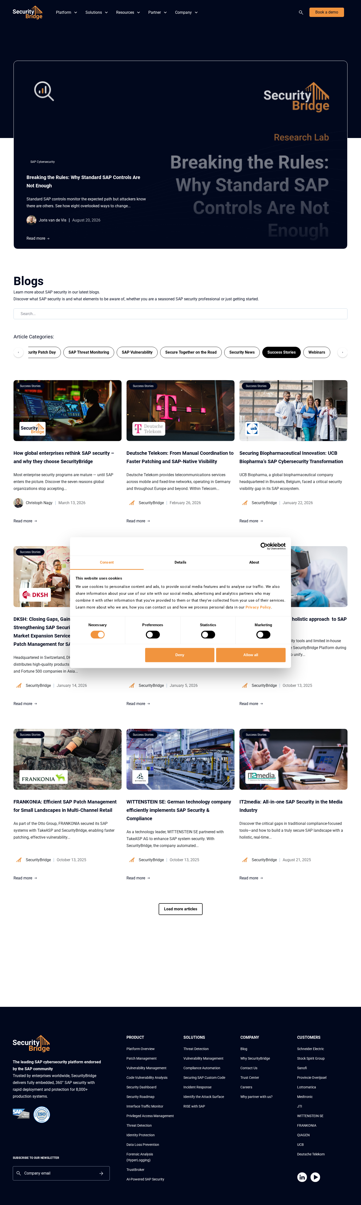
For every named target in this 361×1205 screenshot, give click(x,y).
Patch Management (141, 1058)
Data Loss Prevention (142, 1145)
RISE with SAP (194, 1106)
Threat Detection (139, 1125)
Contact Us (248, 1068)
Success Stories (281, 352)
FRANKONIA (306, 1125)
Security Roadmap (140, 1097)
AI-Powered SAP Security (145, 1179)
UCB (300, 1145)
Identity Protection (140, 1135)
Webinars (316, 352)
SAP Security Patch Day (35, 352)
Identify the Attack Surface (203, 1097)
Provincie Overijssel (311, 1078)
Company (183, 12)
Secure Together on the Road (191, 352)
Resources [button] (125, 12)
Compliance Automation (201, 1068)
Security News (242, 352)
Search (302, 12)
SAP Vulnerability (137, 352)
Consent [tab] (107, 562)
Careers (246, 1087)
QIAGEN (303, 1135)
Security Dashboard (141, 1087)
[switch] (153, 634)
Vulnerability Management (146, 1068)
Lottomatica (306, 1087)
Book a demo (326, 12)
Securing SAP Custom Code (204, 1078)
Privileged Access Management (150, 1116)
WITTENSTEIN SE (310, 1116)
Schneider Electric (310, 1049)
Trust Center (249, 1078)
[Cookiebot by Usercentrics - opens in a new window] (264, 546)
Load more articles (180, 909)
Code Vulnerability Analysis (146, 1078)
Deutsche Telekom (311, 1154)
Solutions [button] (93, 12)
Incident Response (197, 1087)
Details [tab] (180, 562)
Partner (154, 12)
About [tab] (254, 562)
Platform (63, 12)
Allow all (250, 655)
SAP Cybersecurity (42, 162)
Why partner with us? (256, 1097)
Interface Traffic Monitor (144, 1106)
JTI (299, 1106)
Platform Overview (140, 1049)
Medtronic (305, 1097)
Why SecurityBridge (255, 1058)
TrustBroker (135, 1170)
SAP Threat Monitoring (89, 352)
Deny (179, 655)
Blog (243, 1049)
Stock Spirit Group (311, 1058)
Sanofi (302, 1068)
